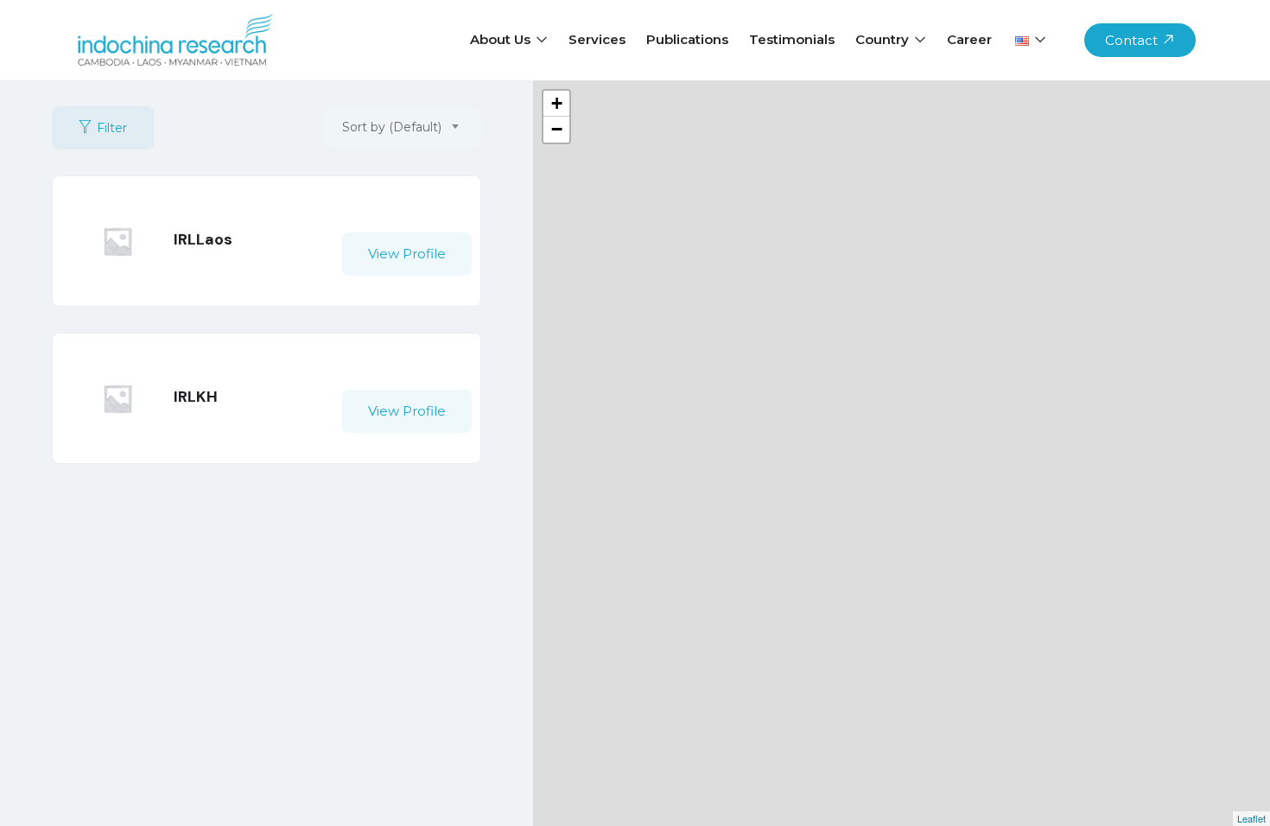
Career (969, 39)
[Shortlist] (424, 219)
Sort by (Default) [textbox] (391, 127)
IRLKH (196, 396)
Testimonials (792, 39)
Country (883, 39)
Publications (687, 39)
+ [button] (556, 103)
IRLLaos (203, 239)
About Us (502, 39)
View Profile (407, 253)
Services (596, 39)
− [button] (556, 129)
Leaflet (1251, 818)
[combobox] (402, 127)
